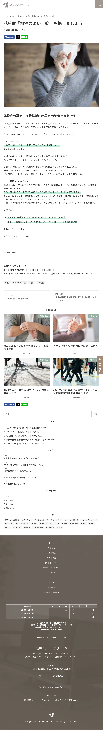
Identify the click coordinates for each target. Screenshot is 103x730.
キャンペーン (57, 520)
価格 (92, 524)
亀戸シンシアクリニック (50, 524)
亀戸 (8, 283)
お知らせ (51, 548)
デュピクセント (23, 524)
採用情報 (51, 587)
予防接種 (75, 524)
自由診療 (51, 527)
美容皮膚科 (39, 527)
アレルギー (28, 520)
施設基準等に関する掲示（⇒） (51, 687)
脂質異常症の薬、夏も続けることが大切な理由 (23, 435)
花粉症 (41, 283)
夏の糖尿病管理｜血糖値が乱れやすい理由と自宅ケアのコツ (29, 439)
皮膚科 (27, 527)
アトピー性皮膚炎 (12, 520)
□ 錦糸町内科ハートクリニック (36, 700)
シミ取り (9, 524)
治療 (32, 283)
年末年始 (17, 527)
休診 (84, 524)
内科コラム (21, 30)
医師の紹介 (51, 557)
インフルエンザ (42, 520)
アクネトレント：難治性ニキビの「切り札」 (22, 431)
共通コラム (8, 500)
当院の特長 (51, 552)
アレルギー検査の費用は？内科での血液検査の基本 (25, 428)
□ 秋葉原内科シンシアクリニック (66, 700)
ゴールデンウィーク (90, 520)
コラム (6, 496)
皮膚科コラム (9, 508)
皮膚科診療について (51, 567)
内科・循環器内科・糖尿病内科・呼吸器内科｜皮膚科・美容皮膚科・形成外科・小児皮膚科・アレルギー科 (48, 273)
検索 (95, 414)
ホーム (51, 543)
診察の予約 (51, 582)
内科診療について (51, 562)
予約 (65, 524)
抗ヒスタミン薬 (20, 283)
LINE (25, 37)
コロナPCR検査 (72, 520)
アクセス (51, 572)
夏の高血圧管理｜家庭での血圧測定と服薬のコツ (24, 443)
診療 (60, 527)
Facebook (10, 37)
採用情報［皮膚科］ (51, 592)
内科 (8, 527)
